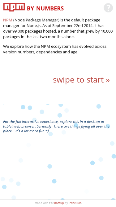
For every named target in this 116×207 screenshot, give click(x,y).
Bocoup (59, 203)
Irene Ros (75, 203)
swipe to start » (81, 79)
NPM (7, 20)
